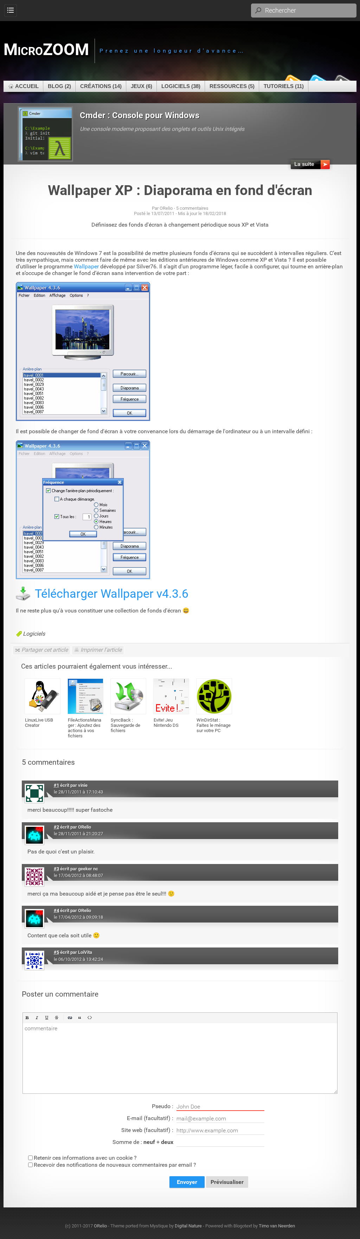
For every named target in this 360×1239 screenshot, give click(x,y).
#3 (56, 868)
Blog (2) (59, 86)
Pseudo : (163, 1106)
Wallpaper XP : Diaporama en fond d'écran (180, 190)
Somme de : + (142, 1142)
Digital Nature (188, 1225)
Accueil (27, 86)
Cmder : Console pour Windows (139, 115)
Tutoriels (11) (284, 86)
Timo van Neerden (277, 1225)
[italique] (37, 1017)
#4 (56, 910)
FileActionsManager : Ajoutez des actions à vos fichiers (84, 727)
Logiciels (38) (180, 86)
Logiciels (34, 633)
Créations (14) (101, 86)
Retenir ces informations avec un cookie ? (85, 1157)
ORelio (100, 1225)
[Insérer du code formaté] (89, 1017)
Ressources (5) (232, 86)
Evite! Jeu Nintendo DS (166, 722)
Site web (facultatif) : (148, 1130)
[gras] (27, 1017)
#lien (326, 784)
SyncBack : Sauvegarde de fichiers (125, 725)
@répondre (301, 784)
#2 (56, 827)
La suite (304, 164)
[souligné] (47, 1017)
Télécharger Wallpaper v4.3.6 (111, 594)
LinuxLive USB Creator (39, 722)
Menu (10, 10)
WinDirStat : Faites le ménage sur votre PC (214, 725)
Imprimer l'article (101, 650)
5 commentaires (192, 208)
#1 (56, 785)
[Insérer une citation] (80, 1017)
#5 (56, 952)
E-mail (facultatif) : (151, 1118)
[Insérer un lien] (70, 1017)
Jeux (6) (141, 86)
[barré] (56, 1017)
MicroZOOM (46, 49)
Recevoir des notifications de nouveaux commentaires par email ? (115, 1164)
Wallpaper (86, 266)
